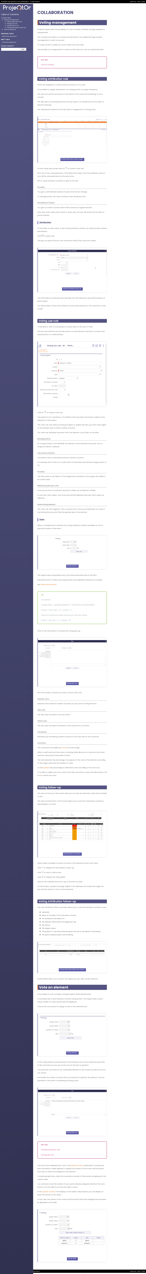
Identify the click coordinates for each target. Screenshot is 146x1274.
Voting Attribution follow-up (16, 28)
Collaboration (35, 1)
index (143, 1)
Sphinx (83, 1273)
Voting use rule (12, 24)
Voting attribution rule (14, 22)
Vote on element (10, 29)
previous (133, 1)
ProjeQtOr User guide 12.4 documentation (15, 1)
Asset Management (9, 42)
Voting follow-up (12, 25)
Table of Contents (10, 14)
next (138, 1)
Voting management (11, 20)
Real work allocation (9, 36)
